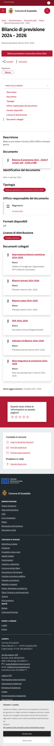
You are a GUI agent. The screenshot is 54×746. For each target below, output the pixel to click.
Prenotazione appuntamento (13, 679)
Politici (4, 521)
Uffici (4, 513)
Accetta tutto (27, 733)
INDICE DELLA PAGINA (14, 85)
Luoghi (4, 625)
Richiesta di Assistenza (11, 687)
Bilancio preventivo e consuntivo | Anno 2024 (27, 53)
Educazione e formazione (12, 572)
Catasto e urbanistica (10, 564)
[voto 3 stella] (20, 417)
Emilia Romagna (9, 2)
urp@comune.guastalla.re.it (18, 666)
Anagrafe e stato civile (11, 551)
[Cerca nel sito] (47, 11)
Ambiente (6, 547)
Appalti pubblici (8, 556)
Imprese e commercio (10, 580)
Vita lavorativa (8, 600)
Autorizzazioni (7, 560)
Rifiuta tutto (27, 740)
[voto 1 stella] (12, 417)
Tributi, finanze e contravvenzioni (15, 592)
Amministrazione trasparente (14, 695)
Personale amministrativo (12, 525)
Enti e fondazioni (8, 517)
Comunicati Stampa (10, 612)
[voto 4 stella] (24, 417)
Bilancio (8, 72)
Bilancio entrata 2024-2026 (25, 280)
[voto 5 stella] (27, 417)
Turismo (5, 596)
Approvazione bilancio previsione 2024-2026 (28, 256)
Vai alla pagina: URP (10, 654)
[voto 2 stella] (16, 417)
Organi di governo (9, 505)
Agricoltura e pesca (9, 543)
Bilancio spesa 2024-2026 (25, 300)
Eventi (4, 629)
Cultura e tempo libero (11, 568)
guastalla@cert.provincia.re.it (18, 663)
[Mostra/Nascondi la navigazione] (3, 10)
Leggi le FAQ (7, 675)
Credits (4, 691)
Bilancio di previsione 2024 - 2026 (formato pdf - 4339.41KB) (30, 161)
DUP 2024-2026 (20, 320)
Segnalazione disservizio (12, 683)
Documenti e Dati (9, 530)
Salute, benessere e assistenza (14, 588)
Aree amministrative (10, 509)
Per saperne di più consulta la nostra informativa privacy (24, 727)
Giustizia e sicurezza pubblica (13, 576)
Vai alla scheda (17, 211)
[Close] (52, 701)
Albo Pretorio (7, 699)
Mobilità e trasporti (9, 584)
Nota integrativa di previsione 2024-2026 (30, 362)
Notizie (4, 608)
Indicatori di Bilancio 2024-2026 (28, 340)
